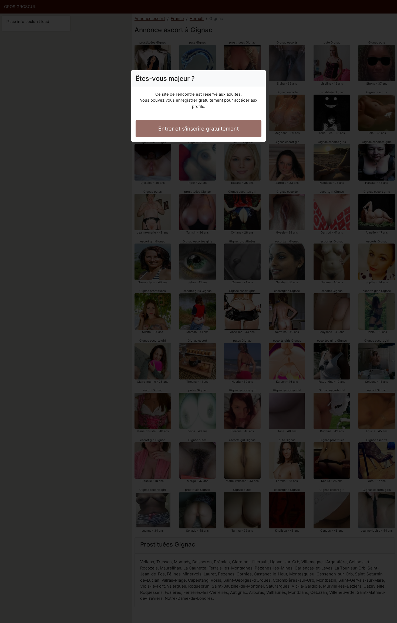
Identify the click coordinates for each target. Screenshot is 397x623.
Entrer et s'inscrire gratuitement (198, 128)
